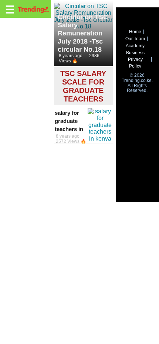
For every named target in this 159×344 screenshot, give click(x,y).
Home (135, 31)
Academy (135, 45)
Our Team (135, 38)
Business (135, 52)
